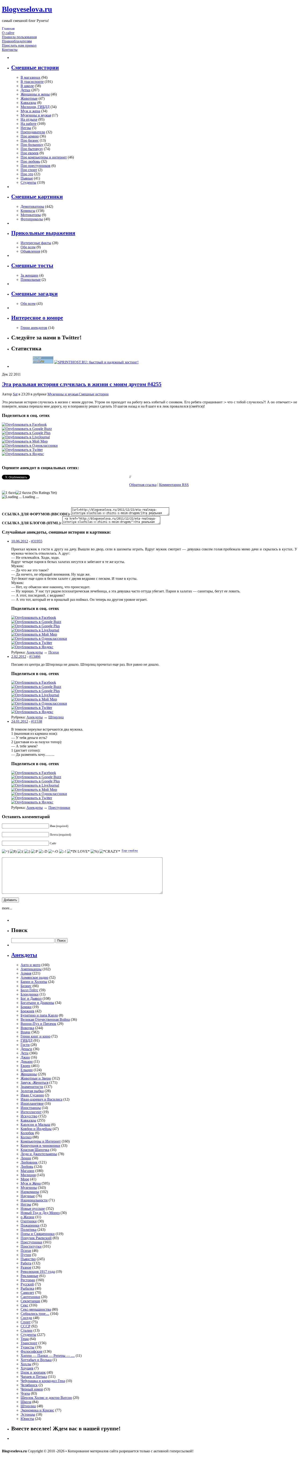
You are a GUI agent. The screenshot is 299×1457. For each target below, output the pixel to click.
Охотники (29, 1221)
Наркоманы (30, 1192)
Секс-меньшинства (36, 1309)
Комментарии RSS (174, 485)
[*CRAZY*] (110, 851)
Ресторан (28, 1280)
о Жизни (27, 1217)
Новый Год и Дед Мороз (40, 1213)
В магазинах (30, 77)
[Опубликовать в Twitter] (22, 450)
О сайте (8, 33)
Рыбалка (27, 1288)
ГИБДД (26, 1040)
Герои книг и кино (35, 1036)
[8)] (13, 851)
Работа (26, 1263)
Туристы (27, 1347)
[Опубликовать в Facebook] (24, 424)
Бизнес (26, 986)
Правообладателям (17, 41)
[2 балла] (23, 493)
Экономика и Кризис (37, 1410)
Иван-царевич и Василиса (41, 1099)
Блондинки (30, 994)
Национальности (34, 1200)
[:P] (34, 851)
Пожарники (30, 1225)
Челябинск (29, 1385)
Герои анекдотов (34, 328)
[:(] (20, 851)
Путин (26, 1255)
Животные (29, 98)
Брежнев (27, 1011)
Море (25, 1179)
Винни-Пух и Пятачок (38, 1024)
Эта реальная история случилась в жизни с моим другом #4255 (81, 384)
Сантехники (30, 1297)
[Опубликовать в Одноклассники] (30, 445)
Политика (28, 1230)
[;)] (27, 851)
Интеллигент (31, 1112)
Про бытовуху (32, 149)
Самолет (27, 1293)
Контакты (10, 50)
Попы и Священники (38, 1234)
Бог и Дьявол (31, 998)
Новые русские (33, 1209)
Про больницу (32, 145)
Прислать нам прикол (19, 45)
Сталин (26, 1330)
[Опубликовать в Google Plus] (26, 433)
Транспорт (29, 1343)
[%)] (95, 851)
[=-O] (53, 851)
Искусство (29, 1116)
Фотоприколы (32, 219)
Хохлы (26, 1364)
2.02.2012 (18, 656)
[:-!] (62, 851)
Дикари (27, 1061)
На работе (28, 124)
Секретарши (30, 1301)
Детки (25, 90)
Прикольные (31, 280)
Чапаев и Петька (34, 1377)
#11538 (36, 721)
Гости (25, 1045)
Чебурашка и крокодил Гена (43, 1381)
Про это (27, 174)
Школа (26, 1402)
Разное (26, 1267)
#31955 (36, 541)
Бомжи (26, 1007)
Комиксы (28, 211)
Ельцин (27, 1070)
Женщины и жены (35, 94)
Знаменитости (32, 1087)
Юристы (27, 1419)
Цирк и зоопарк (33, 1372)
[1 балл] (9, 493)
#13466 (34, 656)
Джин (25, 1057)
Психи (53, 652)
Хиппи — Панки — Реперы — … (48, 1356)
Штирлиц (56, 717)
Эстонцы (28, 1414)
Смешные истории (94, 394)
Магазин (27, 1171)
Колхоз (26, 1137)
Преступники (59, 807)
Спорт (26, 1322)
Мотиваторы (31, 215)
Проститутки (31, 1246)
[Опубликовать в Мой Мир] (25, 441)
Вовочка (27, 1028)
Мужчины (29, 1188)
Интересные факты (36, 243)
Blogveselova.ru (27, 9)
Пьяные (27, 178)
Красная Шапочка (35, 1150)
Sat (15, 394)
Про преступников (35, 166)
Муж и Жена (31, 1183)
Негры (26, 128)
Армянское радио (34, 977)
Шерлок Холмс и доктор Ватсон (46, 1398)
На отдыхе (29, 119)
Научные (28, 1196)
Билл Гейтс (29, 990)
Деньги (26, 1049)
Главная (8, 29)
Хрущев (27, 1368)
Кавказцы (28, 103)
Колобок (27, 1133)
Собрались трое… (35, 1314)
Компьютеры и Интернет (41, 1141)
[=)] (5, 851)
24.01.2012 (19, 721)
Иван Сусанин (32, 1095)
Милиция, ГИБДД (35, 107)
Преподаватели (33, 132)
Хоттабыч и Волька (36, 1360)
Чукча (25, 1393)
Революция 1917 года (38, 1272)
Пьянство (28, 1259)
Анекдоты (34, 652)
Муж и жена (30, 111)
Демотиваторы (32, 206)
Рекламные (29, 1276)
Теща (25, 1339)
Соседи (26, 1318)
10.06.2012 (19, 541)
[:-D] (43, 851)
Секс (24, 1305)
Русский (27, 1284)
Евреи (25, 1066)
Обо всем (28, 247)
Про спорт (29, 170)
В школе (27, 86)
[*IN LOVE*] (78, 851)
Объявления (30, 251)
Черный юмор (32, 1389)
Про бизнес (30, 140)
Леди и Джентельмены (39, 1154)
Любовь (27, 1166)
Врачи (25, 1032)
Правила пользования (19, 37)
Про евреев (30, 153)
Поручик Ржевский (36, 1238)
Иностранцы (31, 1108)
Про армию (30, 136)
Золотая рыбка (32, 1091)
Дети (24, 1053)
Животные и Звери (36, 1078)
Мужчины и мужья (36, 115)
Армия (26, 973)
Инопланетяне (32, 1103)
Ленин (26, 1158)
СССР (25, 1326)
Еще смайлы (130, 850)
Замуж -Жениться (34, 1082)
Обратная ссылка (143, 485)
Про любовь (30, 161)
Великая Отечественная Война (45, 1019)
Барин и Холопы (34, 982)
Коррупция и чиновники (40, 1145)
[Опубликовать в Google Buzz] (27, 429)
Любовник (29, 1162)
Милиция (28, 1175)
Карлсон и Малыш (35, 1124)
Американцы (31, 969)
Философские (32, 1351)
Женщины (29, 1074)
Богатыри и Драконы (37, 1003)
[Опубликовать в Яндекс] (23, 454)
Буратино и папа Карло (39, 1015)
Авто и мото (30, 965)
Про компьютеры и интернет (44, 157)
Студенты (28, 182)
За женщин (29, 275)
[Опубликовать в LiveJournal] (26, 437)
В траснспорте (32, 82)
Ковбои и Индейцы (36, 1129)
